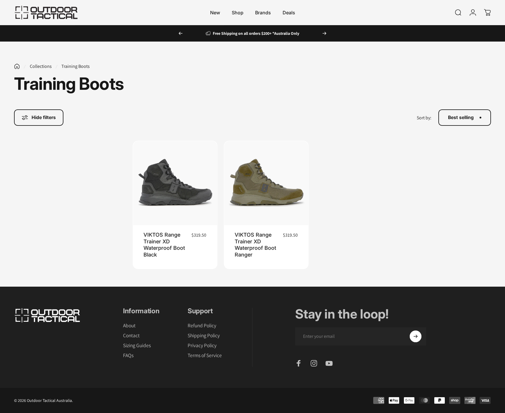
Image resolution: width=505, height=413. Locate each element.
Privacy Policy (202, 345)
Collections (41, 66)
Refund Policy (202, 325)
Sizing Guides (137, 345)
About (129, 325)
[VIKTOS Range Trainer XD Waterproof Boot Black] (175, 183)
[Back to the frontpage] (17, 66)
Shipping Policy (204, 335)
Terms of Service (205, 355)
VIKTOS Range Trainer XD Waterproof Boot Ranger (255, 245)
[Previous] (180, 33)
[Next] (324, 33)
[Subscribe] (415, 336)
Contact (131, 335)
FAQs (128, 355)
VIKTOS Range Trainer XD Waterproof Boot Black (164, 245)
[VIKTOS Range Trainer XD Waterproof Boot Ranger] (266, 183)
